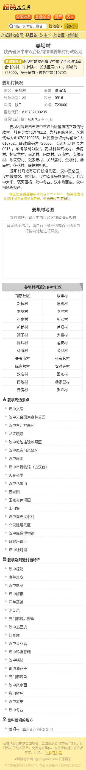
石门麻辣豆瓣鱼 (21, 619)
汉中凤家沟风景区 (23, 450)
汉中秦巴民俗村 (21, 517)
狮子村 (22, 335)
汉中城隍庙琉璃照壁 (25, 442)
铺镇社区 (22, 296)
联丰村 (62, 296)
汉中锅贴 (16, 660)
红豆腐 (14, 635)
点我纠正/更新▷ (58, 199)
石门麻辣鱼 (18, 677)
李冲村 (62, 311)
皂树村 (62, 304)
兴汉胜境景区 (20, 525)
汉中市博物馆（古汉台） (29, 467)
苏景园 (14, 492)
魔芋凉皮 (16, 577)
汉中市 (45, 35)
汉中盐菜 (16, 586)
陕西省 (31, 35)
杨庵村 (22, 351)
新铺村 (22, 327)
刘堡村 (22, 311)
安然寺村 (62, 366)
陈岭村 (22, 343)
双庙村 (22, 374)
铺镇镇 (72, 35)
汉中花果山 (18, 484)
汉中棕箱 (16, 569)
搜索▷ (70, 26)
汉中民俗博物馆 (21, 533)
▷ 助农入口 (53, 752)
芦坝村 (62, 327)
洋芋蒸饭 (16, 602)
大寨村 (62, 335)
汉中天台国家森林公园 (27, 417)
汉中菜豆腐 (18, 644)
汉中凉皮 (16, 702)
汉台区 (59, 35)
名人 (70, 17)
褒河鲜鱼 (16, 693)
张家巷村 (62, 358)
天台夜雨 (16, 475)
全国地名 (23, 17)
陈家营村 (22, 366)
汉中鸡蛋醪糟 (20, 652)
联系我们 (65, 759)
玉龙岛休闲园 (20, 500)
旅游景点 (42, 17)
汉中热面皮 (18, 627)
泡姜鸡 (14, 610)
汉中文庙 (16, 409)
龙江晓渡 (16, 434)
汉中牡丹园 (18, 550)
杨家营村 (62, 382)
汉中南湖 (16, 459)
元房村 (22, 390)
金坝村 (62, 351)
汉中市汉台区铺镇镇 (64, 62)
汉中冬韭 (16, 710)
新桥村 (22, 304)
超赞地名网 (14, 35)
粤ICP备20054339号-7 (21, 765)
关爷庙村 (22, 358)
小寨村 (22, 319)
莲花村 (62, 343)
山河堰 (14, 508)
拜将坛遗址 (18, 542)
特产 (58, 17)
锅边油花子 (18, 668)
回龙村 (62, 374)
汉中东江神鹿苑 (21, 425)
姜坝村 (14, 729)
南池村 (22, 382)
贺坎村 (62, 390)
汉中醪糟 (16, 594)
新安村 (62, 319)
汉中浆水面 (18, 685)
